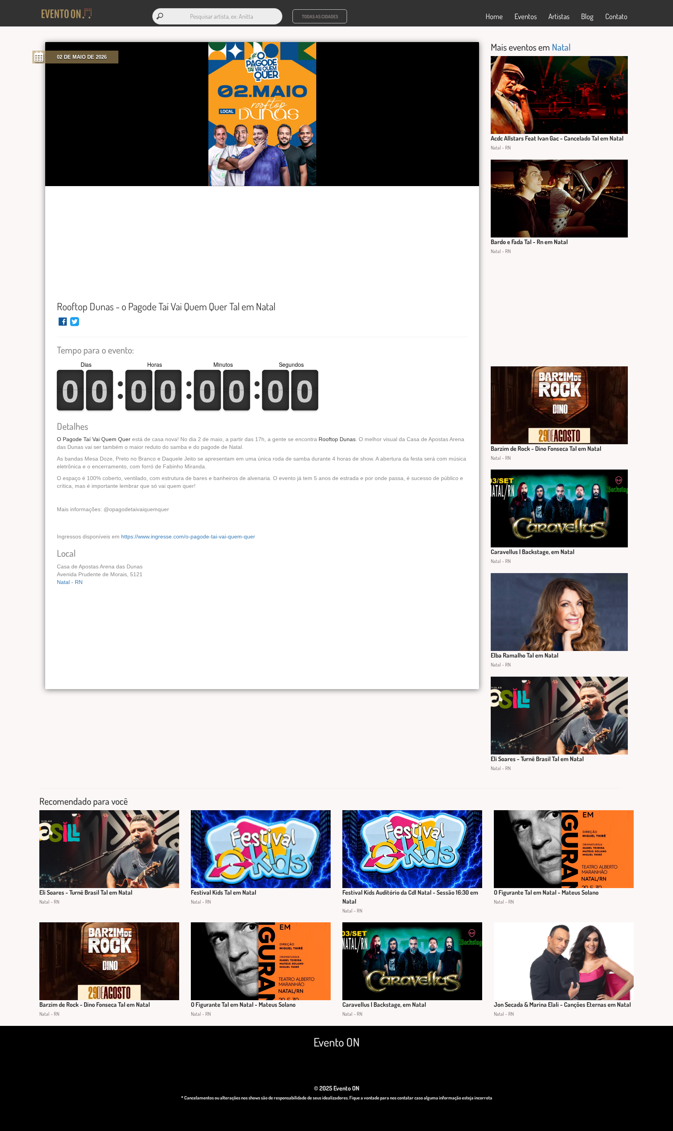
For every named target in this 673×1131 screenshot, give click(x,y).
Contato (616, 16)
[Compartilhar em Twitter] (74, 325)
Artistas (558, 16)
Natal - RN (70, 582)
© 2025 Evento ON (336, 1088)
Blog (587, 16)
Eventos (525, 16)
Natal (561, 47)
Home (494, 16)
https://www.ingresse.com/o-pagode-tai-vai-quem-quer (188, 536)
